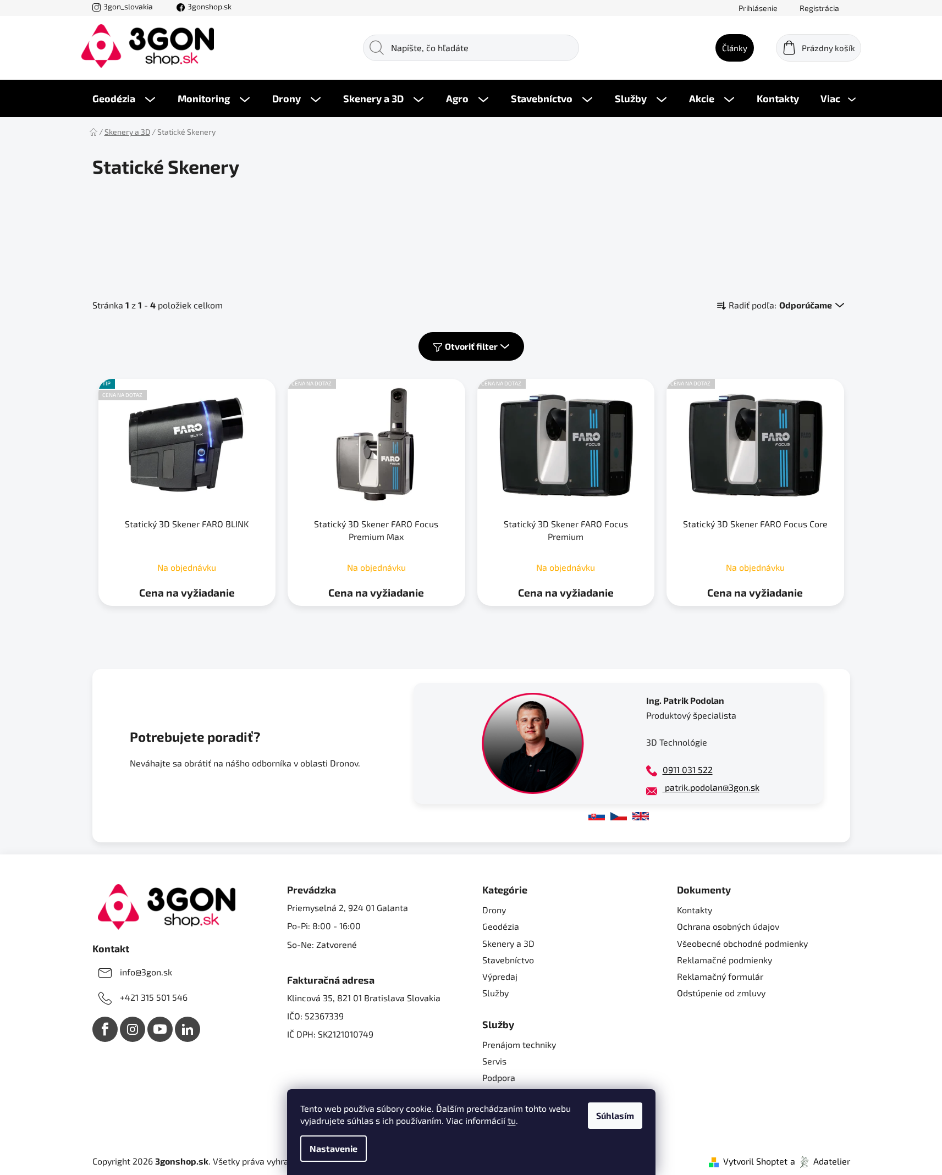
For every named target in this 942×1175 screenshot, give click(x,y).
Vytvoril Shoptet (755, 1161)
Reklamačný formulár (720, 976)
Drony (494, 909)
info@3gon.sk (146, 972)
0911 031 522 (688, 769)
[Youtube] (160, 1029)
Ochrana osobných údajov (728, 926)
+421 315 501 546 (154, 997)
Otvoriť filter (471, 346)
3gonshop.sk (210, 6)
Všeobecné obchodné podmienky (742, 943)
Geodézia (500, 926)
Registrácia (819, 8)
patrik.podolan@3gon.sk (711, 787)
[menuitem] (123, 98)
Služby (495, 993)
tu (512, 1120)
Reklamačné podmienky (724, 960)
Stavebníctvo (508, 960)
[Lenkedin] (187, 1029)
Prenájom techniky (519, 1044)
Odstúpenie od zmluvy (721, 993)
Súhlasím (615, 1115)
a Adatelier (820, 1161)
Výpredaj (499, 976)
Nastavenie (333, 1148)
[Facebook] (105, 1029)
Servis (494, 1061)
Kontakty (694, 909)
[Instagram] (132, 1029)
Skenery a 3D (508, 943)
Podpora (498, 1077)
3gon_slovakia (128, 6)
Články (734, 48)
